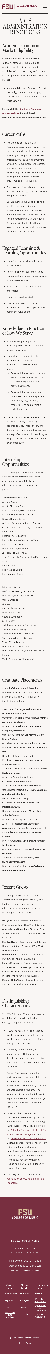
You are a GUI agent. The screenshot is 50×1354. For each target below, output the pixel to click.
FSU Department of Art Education (28, 1138)
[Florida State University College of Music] (19, 6)
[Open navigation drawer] (45, 6)
